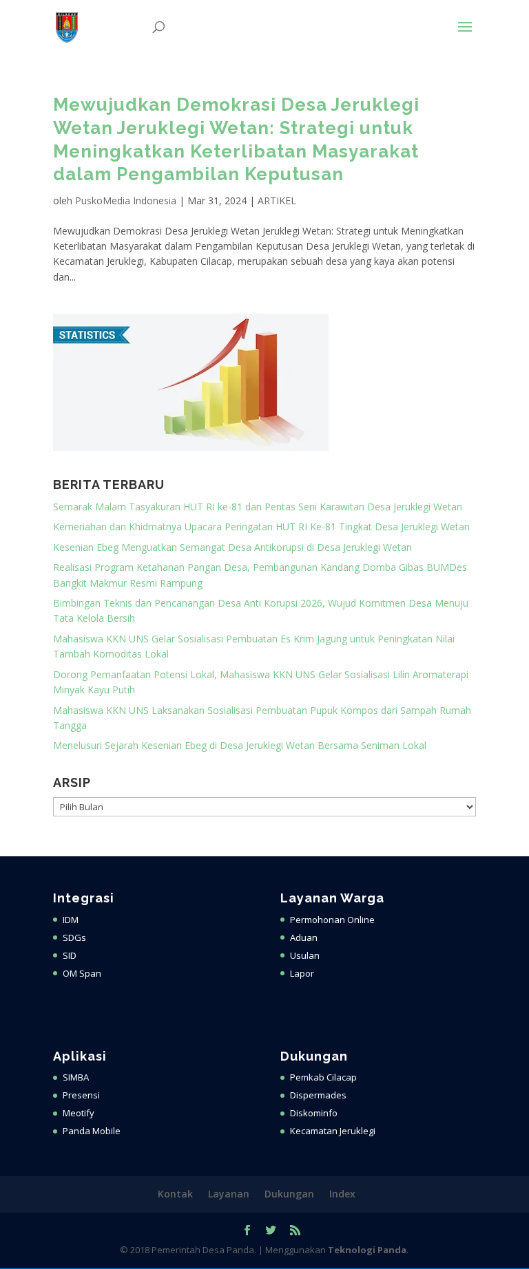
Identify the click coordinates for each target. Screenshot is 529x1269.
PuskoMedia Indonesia (125, 200)
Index (342, 1193)
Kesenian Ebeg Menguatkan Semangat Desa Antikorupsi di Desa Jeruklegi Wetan (232, 547)
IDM (71, 919)
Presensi (81, 1095)
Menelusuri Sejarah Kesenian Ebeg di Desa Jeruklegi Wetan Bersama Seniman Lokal (239, 745)
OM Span (82, 973)
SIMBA (76, 1077)
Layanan (228, 1193)
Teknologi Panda (367, 1250)
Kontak (175, 1193)
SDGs (74, 937)
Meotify (78, 1113)
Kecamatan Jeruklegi (332, 1131)
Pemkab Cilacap (323, 1077)
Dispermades (318, 1095)
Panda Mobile (92, 1131)
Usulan (305, 955)
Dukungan (289, 1193)
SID (69, 955)
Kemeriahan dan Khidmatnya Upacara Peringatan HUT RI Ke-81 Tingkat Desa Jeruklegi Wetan (261, 526)
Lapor (302, 973)
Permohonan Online (332, 919)
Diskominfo (314, 1113)
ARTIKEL (277, 200)
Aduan (304, 937)
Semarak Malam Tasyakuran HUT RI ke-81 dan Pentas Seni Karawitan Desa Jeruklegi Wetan (257, 506)
